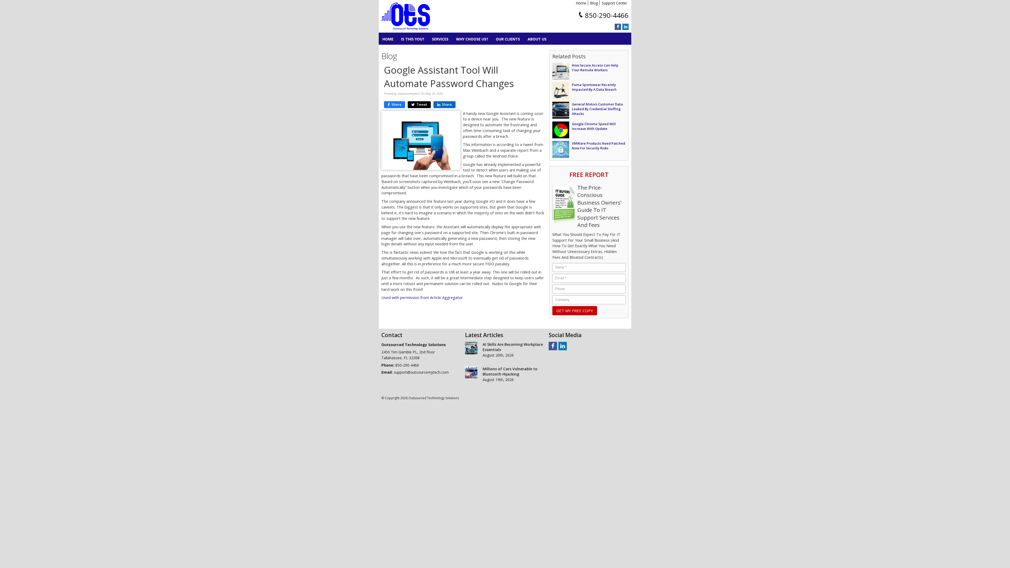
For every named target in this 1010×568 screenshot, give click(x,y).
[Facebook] (618, 27)
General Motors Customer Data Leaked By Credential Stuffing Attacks (597, 109)
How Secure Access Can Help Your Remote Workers (595, 67)
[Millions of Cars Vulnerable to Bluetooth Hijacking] (471, 372)
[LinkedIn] (625, 27)
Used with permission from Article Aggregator (422, 297)
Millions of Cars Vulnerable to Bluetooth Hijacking (510, 371)
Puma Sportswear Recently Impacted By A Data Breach (594, 87)
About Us (537, 39)
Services (440, 39)
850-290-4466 (607, 15)
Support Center (614, 3)
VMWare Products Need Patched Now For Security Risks (598, 145)
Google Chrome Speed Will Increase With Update (594, 126)
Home (581, 3)
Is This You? (412, 39)
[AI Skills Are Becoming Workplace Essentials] (471, 348)
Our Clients (508, 39)
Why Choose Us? (472, 39)
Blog (594, 3)
